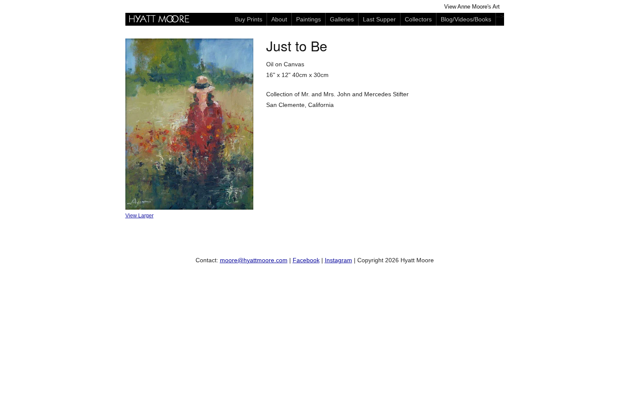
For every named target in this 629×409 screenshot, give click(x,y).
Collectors (418, 19)
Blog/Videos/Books (466, 19)
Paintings (308, 19)
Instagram (338, 260)
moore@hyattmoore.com (254, 260)
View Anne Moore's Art (472, 7)
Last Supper (379, 19)
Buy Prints (248, 19)
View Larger (139, 216)
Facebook (306, 260)
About (279, 19)
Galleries (342, 19)
